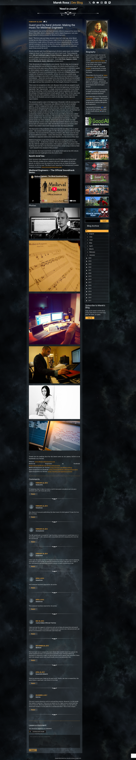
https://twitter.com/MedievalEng (61, 467)
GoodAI (88, 68)
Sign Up (90, 318)
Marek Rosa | (68, 2)
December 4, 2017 (41, 695)
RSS (80, 758)
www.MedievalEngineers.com (45, 461)
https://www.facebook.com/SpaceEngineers (63, 469)
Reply (33, 494)
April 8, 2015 (40, 578)
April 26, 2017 (40, 672)
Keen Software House (98, 61)
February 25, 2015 (42, 529)
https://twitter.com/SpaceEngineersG (60, 471)
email (77, 758)
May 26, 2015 (40, 621)
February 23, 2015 (42, 506)
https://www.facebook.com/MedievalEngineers (44, 465)
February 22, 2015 (42, 483)
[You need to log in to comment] (54, 741)
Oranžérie (89, 98)
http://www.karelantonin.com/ (52, 167)
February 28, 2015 (42, 553)
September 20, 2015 (42, 645)
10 (46, 22)
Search (104, 221)
